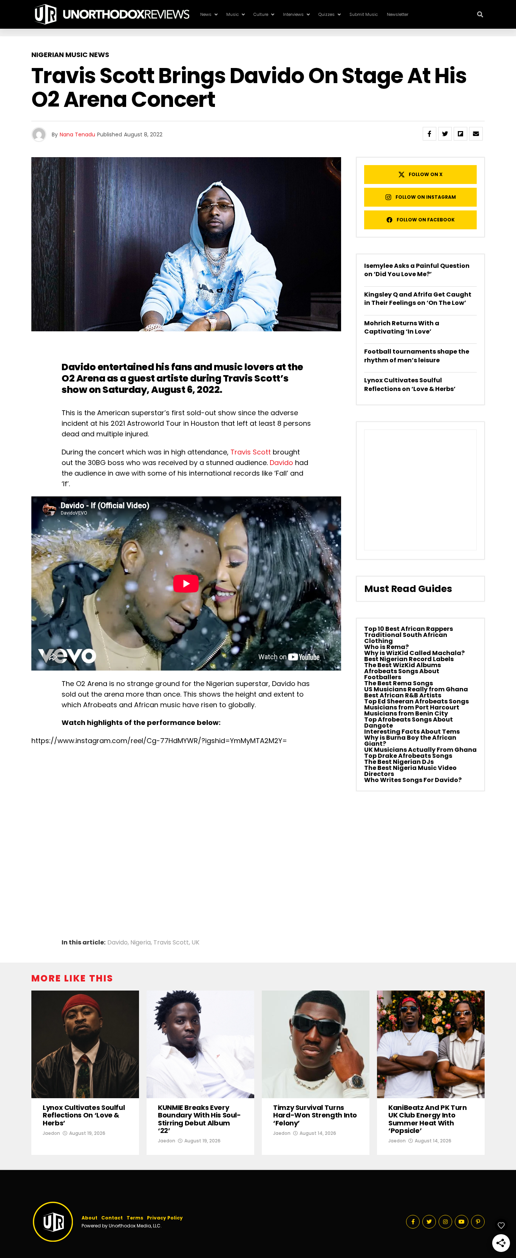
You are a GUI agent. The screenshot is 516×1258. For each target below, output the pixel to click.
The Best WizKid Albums (402, 665)
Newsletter (397, 14)
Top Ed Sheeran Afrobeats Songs (416, 701)
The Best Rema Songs (398, 683)
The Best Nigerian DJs (399, 761)
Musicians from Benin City (406, 713)
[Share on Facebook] (429, 134)
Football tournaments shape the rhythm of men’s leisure (416, 355)
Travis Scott (250, 452)
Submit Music (363, 14)
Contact (112, 1218)
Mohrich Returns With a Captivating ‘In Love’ (401, 327)
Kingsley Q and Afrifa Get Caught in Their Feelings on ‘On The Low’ (417, 298)
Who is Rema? (386, 647)
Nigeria (140, 943)
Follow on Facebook (426, 219)
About (89, 1218)
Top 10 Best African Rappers (408, 628)
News (206, 14)
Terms (135, 1218)
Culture (260, 14)
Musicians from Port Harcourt (411, 707)
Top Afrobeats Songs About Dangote (408, 722)
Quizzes (326, 14)
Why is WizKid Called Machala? (414, 653)
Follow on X (426, 174)
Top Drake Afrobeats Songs (408, 755)
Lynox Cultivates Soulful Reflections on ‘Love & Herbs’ (410, 384)
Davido (281, 462)
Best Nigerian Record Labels (409, 659)
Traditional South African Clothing (405, 638)
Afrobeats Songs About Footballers (401, 674)
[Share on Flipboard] (460, 134)
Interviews (293, 14)
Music (232, 14)
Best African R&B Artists (402, 695)
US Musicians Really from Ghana (416, 689)
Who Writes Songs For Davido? (413, 780)
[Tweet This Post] (445, 134)
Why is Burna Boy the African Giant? (410, 740)
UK (195, 943)
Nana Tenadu (77, 134)
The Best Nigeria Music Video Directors (410, 770)
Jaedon (51, 1133)
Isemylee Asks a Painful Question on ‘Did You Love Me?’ (417, 269)
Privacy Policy (165, 1218)
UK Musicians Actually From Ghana (420, 749)
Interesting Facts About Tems (412, 731)
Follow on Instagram (425, 197)
